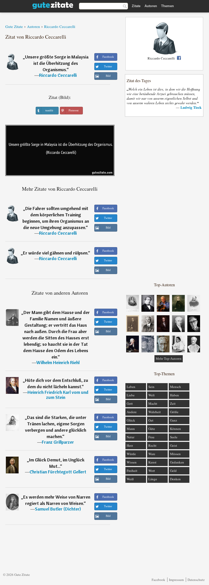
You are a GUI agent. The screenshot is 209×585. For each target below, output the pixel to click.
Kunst (152, 462)
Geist (173, 445)
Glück (131, 420)
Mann (131, 428)
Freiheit (132, 470)
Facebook (158, 579)
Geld (173, 470)
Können (175, 428)
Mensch (175, 386)
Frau (151, 437)
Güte (151, 428)
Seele (173, 437)
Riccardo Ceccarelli (58, 75)
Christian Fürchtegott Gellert (58, 472)
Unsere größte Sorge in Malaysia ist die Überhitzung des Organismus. (56, 63)
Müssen (175, 454)
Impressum (176, 579)
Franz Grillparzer (58, 442)
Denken (175, 479)
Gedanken (177, 462)
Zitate (136, 6)
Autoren (151, 6)
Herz (130, 445)
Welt (151, 395)
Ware (151, 454)
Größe (174, 412)
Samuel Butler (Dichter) (58, 509)
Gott (130, 403)
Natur (130, 437)
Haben (174, 395)
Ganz (173, 420)
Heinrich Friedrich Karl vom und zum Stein (58, 394)
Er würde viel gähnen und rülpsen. (55, 253)
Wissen (132, 462)
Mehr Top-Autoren (168, 359)
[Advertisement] (164, 199)
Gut (150, 420)
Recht (152, 445)
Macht (152, 403)
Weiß (130, 479)
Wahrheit (154, 412)
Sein (151, 386)
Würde (131, 454)
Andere (132, 412)
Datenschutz (196, 579)
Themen (167, 6)
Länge (152, 479)
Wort (151, 470)
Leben (131, 386)
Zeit (173, 403)
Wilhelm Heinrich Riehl (58, 362)
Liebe (131, 395)
